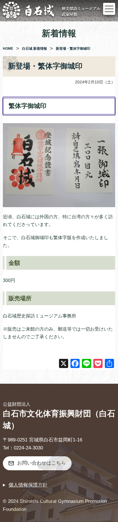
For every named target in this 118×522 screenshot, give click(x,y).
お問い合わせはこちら (41, 463)
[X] (63, 364)
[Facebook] (75, 364)
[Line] (86, 364)
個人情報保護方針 (28, 485)
